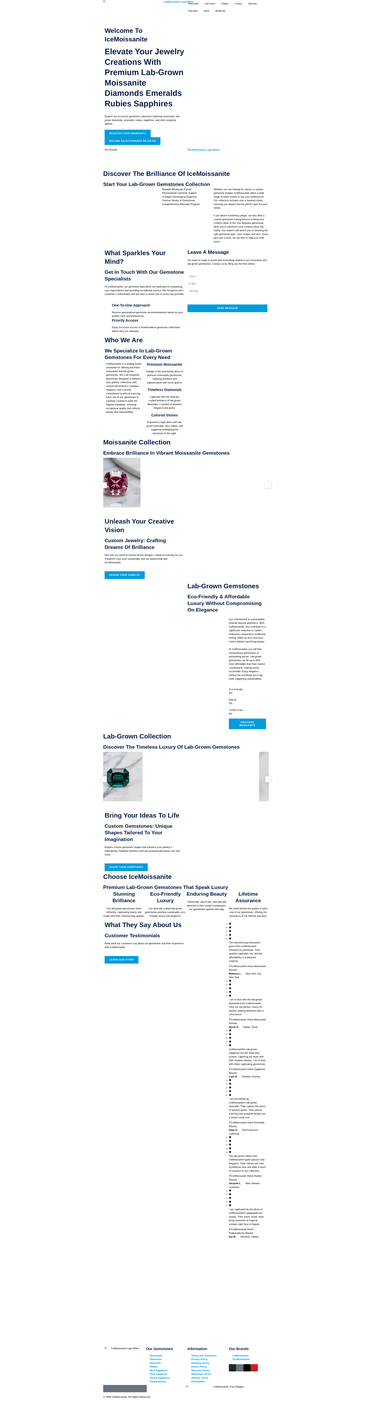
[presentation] (104, 485)
